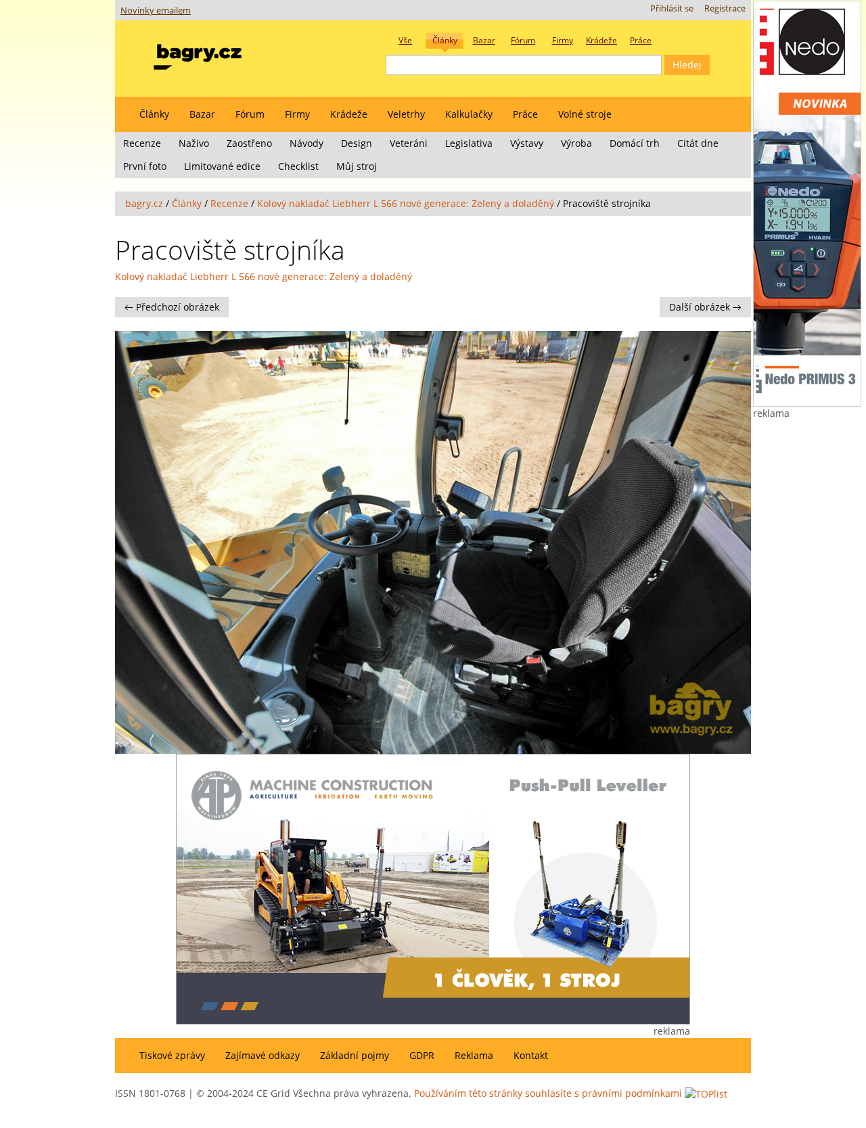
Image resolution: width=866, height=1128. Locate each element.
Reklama (474, 1055)
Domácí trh (635, 143)
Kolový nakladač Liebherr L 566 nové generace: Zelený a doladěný (405, 203)
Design (356, 143)
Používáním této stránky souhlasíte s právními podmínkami (548, 1093)
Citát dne (698, 143)
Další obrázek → (705, 306)
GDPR (421, 1055)
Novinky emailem (155, 10)
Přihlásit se (671, 8)
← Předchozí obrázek (171, 306)
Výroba (576, 143)
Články (154, 114)
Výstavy (526, 143)
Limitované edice (222, 166)
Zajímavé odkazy (262, 1055)
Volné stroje (585, 114)
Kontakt (531, 1055)
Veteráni (409, 143)
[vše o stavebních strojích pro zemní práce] (198, 53)
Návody (306, 143)
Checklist (298, 166)
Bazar (202, 114)
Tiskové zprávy (172, 1055)
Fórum (250, 114)
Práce (525, 114)
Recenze (142, 143)
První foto (144, 166)
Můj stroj (356, 166)
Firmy (297, 114)
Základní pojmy (354, 1055)
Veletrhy (406, 114)
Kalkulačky (469, 114)
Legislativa (469, 143)
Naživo (194, 143)
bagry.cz (144, 203)
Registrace (725, 8)
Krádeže (348, 114)
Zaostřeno (249, 143)
